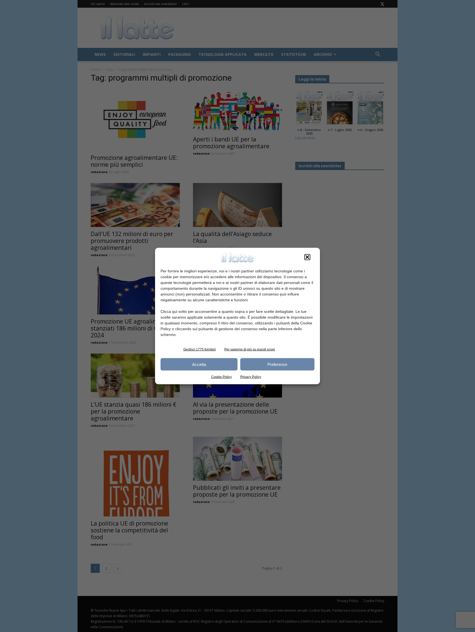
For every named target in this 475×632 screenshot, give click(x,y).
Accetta (199, 364)
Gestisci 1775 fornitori (199, 349)
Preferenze (277, 364)
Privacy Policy (250, 377)
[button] (307, 257)
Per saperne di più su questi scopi (249, 349)
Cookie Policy (221, 377)
